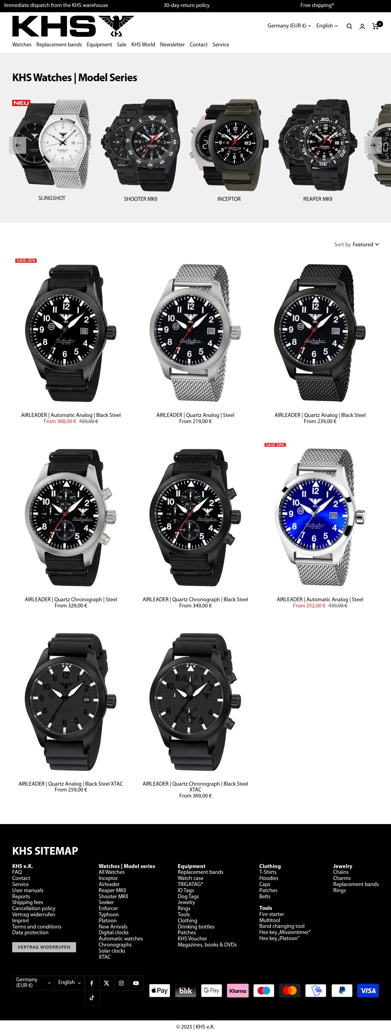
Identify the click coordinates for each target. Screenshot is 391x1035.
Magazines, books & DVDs (207, 945)
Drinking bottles (196, 927)
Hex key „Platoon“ (279, 939)
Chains (341, 872)
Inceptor (108, 878)
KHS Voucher (192, 939)
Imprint (20, 921)
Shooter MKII (113, 897)
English (324, 26)
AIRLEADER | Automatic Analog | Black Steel (71, 415)
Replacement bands (59, 45)
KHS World (143, 45)
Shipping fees (27, 903)
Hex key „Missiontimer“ (285, 932)
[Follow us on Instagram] (121, 983)
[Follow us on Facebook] (92, 983)
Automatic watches (121, 939)
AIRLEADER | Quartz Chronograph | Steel (71, 600)
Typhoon (109, 915)
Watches (21, 45)
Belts (264, 897)
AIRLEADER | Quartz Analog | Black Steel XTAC (71, 784)
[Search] (349, 26)
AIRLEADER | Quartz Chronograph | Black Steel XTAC (195, 787)
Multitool (269, 921)
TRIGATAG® (190, 885)
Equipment (99, 45)
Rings (184, 909)
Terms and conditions (36, 927)
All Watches (112, 872)
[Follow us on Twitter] (106, 983)
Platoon (108, 921)
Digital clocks (114, 933)
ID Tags (186, 891)
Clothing (187, 921)
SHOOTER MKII (140, 199)
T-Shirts (267, 872)
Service (221, 45)
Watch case (190, 878)
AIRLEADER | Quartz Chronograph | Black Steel (195, 600)
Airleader (109, 885)
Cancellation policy (33, 909)
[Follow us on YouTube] (136, 983)
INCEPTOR (229, 199)
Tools (184, 915)
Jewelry (186, 903)
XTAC (105, 957)
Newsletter (172, 45)
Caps (264, 885)
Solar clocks (112, 951)
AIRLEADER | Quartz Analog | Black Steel (320, 415)
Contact (199, 45)
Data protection (30, 933)
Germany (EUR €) (287, 26)
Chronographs (115, 945)
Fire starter (271, 914)
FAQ (17, 872)
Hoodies (268, 878)
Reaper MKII (112, 891)
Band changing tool (282, 926)
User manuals (27, 891)
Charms (342, 878)
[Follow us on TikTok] (92, 997)
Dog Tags (188, 897)
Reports (21, 897)
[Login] (362, 26)
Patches (187, 933)
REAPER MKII (317, 199)
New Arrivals (113, 927)
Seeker (106, 903)
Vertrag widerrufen (33, 915)
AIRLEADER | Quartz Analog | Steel (195, 415)
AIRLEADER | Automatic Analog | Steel (320, 600)
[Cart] (375, 26)
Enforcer (108, 909)
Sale (121, 45)
